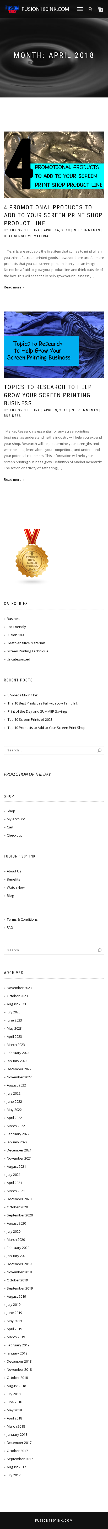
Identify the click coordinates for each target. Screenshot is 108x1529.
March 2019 (16, 1337)
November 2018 (19, 1369)
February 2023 (18, 1052)
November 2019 (19, 1272)
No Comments (87, 230)
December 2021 (19, 1150)
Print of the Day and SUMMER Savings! (38, 711)
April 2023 (14, 1036)
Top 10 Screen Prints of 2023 (30, 719)
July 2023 (13, 1012)
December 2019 (19, 1264)
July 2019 (13, 1304)
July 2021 (13, 1174)
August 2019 (16, 1296)
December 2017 (19, 1442)
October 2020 (17, 1207)
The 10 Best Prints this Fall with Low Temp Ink (43, 703)
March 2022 (16, 1125)
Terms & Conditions (22, 919)
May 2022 (14, 1109)
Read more (12, 287)
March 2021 (16, 1190)
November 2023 (19, 987)
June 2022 (14, 1101)
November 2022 (19, 1077)
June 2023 (14, 1020)
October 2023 (17, 995)
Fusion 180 (15, 634)
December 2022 (19, 1069)
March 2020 (16, 1239)
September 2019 (20, 1288)
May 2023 (14, 1028)
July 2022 (13, 1093)
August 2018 (16, 1385)
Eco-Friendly (16, 626)
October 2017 (17, 1450)
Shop (11, 811)
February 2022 (18, 1134)
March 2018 (16, 1426)
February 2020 (18, 1247)
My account (16, 819)
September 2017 (20, 1458)
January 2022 (17, 1142)
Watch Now (16, 887)
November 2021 (19, 1158)
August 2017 (16, 1467)
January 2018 (17, 1434)
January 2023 (17, 1060)
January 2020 (17, 1255)
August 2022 (16, 1085)
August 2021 (16, 1166)
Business (12, 416)
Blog (10, 895)
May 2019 (14, 1320)
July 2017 (13, 1475)
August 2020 (16, 1223)
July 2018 (13, 1393)
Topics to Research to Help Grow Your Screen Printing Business (48, 395)
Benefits (13, 879)
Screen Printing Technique (27, 651)
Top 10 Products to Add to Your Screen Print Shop (46, 727)
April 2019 (14, 1328)
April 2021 (14, 1182)
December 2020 (19, 1199)
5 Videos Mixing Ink (23, 695)
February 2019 (18, 1345)
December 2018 (19, 1361)
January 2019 (17, 1353)
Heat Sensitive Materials (28, 236)
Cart (10, 827)
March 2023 (16, 1044)
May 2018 (14, 1410)
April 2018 (14, 1418)
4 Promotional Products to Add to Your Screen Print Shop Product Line (53, 215)
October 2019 (17, 1280)
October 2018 (17, 1377)
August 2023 (16, 1004)
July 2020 (13, 1231)
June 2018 (14, 1402)
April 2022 (14, 1117)
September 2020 (20, 1215)
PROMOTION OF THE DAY (27, 774)
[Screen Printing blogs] (32, 557)
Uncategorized (18, 659)
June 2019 (14, 1312)
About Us (14, 871)
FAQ (10, 927)
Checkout (14, 835)
